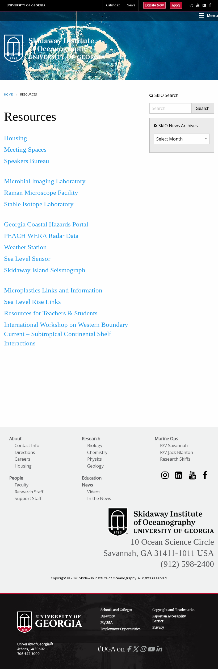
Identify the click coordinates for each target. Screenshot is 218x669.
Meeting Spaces (25, 149)
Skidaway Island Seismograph (44, 270)
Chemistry (97, 452)
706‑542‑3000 (28, 654)
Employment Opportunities (120, 629)
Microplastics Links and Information (53, 290)
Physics (94, 459)
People (16, 478)
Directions (25, 452)
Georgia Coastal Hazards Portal (46, 224)
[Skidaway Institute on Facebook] (205, 475)
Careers (22, 459)
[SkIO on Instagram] (191, 5)
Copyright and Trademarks (173, 610)
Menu (212, 15)
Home (8, 94)
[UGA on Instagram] (143, 649)
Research (91, 438)
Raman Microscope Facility (41, 192)
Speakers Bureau (26, 160)
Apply (176, 5)
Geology (95, 466)
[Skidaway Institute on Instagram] (165, 475)
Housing (15, 138)
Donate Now (154, 5)
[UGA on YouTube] (151, 649)
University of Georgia (26, 5)
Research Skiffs (175, 459)
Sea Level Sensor (27, 258)
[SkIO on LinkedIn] (204, 5)
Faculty (21, 485)
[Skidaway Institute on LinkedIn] (178, 475)
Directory (107, 616)
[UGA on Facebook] (129, 649)
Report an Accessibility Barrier (169, 618)
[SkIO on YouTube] (197, 5)
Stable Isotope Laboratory (39, 204)
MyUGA (106, 623)
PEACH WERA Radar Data (41, 235)
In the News (99, 498)
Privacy (158, 627)
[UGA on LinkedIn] (159, 649)
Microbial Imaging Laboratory (45, 181)
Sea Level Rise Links (32, 301)
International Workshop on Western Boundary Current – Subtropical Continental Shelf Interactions (66, 334)
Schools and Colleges (116, 610)
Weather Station (25, 247)
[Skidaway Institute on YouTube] (192, 475)
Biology (94, 445)
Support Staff (28, 498)
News (131, 5)
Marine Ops (166, 438)
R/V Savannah (174, 445)
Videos (93, 492)
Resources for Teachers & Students (51, 313)
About (15, 438)
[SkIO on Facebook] (210, 5)
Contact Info (27, 445)
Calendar (113, 5)
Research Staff (29, 492)
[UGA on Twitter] (136, 649)
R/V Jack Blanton (176, 452)
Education (92, 478)
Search (202, 108)
